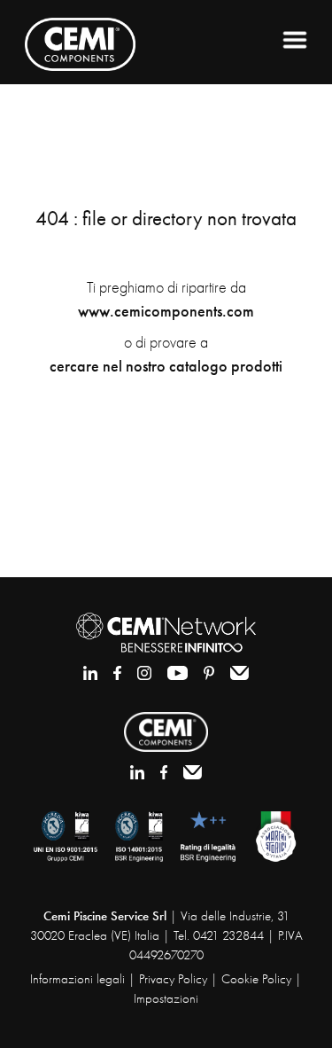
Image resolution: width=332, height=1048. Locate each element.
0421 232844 (228, 935)
